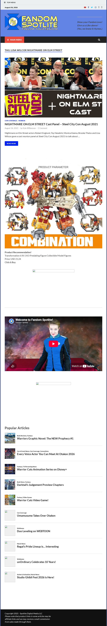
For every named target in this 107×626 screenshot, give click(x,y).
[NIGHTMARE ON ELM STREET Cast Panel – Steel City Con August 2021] (53, 88)
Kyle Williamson (29, 128)
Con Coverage (11, 120)
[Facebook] (88, 7)
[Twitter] (91, 7)
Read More (10, 143)
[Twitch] (99, 7)
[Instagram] (95, 7)
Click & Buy (10, 262)
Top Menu (11, 2)
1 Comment (42, 128)
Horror (22, 120)
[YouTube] (85, 7)
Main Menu (16, 39)
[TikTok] (102, 7)
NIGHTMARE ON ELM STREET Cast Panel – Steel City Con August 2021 (51, 124)
